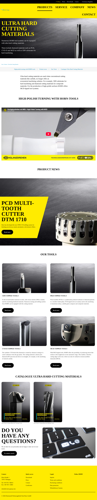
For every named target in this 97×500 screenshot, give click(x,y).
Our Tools (54, 69)
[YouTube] (75, 482)
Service (61, 7)
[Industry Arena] (79, 482)
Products (44, 7)
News (91, 7)
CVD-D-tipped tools (11, 349)
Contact (88, 14)
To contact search (9, 453)
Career (77, 2)
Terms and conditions (56, 480)
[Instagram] (79, 477)
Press (63, 2)
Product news (43, 69)
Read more (7, 232)
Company (77, 7)
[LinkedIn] (82, 477)
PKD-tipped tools (58, 296)
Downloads (70, 2)
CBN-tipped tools (10, 296)
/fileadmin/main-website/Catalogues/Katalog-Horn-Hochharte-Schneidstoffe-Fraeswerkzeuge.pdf (46, 384)
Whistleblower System (56, 488)
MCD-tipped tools (58, 349)
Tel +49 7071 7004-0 (7, 482)
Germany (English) (87, 2)
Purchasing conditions (56, 482)
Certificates (29, 485)
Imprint (52, 477)
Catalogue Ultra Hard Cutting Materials (72, 69)
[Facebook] (75, 477)
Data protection (54, 485)
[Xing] (85, 477)
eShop (58, 2)
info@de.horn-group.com (9, 489)
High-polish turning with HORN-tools (24, 69)
